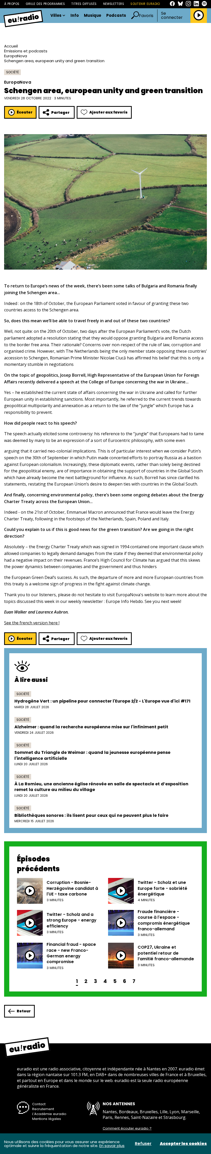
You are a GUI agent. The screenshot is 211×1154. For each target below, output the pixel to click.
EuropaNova (15, 56)
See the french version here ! (31, 623)
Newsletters (113, 4)
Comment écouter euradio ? (127, 1128)
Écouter (24, 112)
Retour (24, 1011)
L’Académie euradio (49, 1113)
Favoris (146, 16)
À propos (11, 4)
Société (12, 72)
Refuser (143, 1144)
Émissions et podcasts (25, 51)
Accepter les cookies (183, 1144)
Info (75, 16)
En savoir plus (112, 1146)
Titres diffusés (83, 4)
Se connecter (172, 15)
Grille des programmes (45, 4)
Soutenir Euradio (145, 4)
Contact (39, 1104)
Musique (92, 16)
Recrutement (43, 1109)
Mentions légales (46, 1118)
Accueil (11, 46)
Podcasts (116, 16)
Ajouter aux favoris (108, 112)
